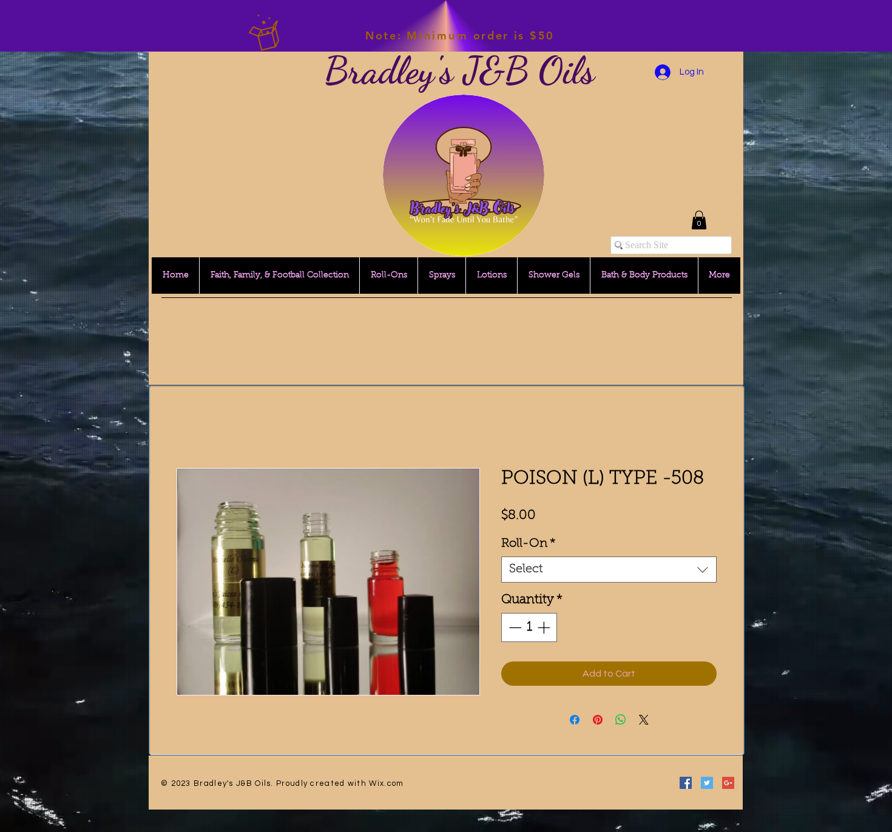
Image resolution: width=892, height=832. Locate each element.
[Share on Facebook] (574, 719)
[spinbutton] (529, 627)
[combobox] (609, 569)
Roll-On (528, 544)
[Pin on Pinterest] (597, 719)
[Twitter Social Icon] (707, 783)
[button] (699, 220)
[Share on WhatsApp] (620, 719)
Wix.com (386, 783)
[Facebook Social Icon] (686, 783)
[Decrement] (514, 627)
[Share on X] (644, 719)
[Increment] (545, 627)
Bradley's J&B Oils (459, 70)
